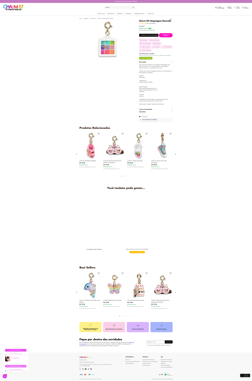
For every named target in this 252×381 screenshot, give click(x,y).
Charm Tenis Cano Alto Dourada (159, 162)
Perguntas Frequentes (166, 359)
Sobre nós (128, 359)
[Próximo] (175, 154)
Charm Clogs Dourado (135, 161)
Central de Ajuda (129, 363)
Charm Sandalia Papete (87, 161)
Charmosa (93, 18)
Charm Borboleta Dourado (112, 300)
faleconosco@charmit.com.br (86, 362)
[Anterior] (76, 154)
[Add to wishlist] (170, 19)
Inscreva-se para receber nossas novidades (159, 345)
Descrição (142, 62)
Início (80, 18)
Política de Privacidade (148, 359)
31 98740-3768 (82, 360)
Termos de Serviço (156, 379)
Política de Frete (147, 363)
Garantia (142, 112)
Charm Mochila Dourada (135, 300)
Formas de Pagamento (166, 367)
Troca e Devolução (145, 109)
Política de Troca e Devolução (150, 361)
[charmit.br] (86, 357)
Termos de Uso (146, 365)
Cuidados (163, 363)
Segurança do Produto (166, 361)
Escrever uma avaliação (137, 252)
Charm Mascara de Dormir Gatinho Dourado (112, 162)
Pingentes (86, 18)
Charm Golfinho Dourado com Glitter (89, 301)
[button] (142, 23)
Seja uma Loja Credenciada (132, 361)
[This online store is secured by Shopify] (161, 374)
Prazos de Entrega (165, 365)
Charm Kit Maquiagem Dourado (90, 221)
